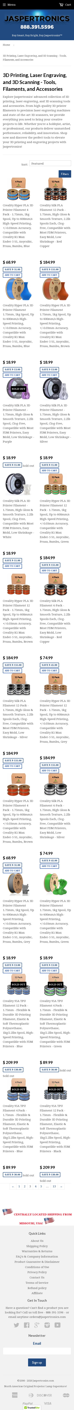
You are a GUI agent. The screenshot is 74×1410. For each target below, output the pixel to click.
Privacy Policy (37, 1272)
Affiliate (37, 1293)
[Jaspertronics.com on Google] (37, 1326)
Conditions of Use (37, 1267)
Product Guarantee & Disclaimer (37, 1262)
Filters (65, 174)
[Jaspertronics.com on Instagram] (47, 1326)
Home (6, 44)
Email (37, 1343)
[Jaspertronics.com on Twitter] (16, 1326)
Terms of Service (37, 1282)
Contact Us (37, 1277)
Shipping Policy (37, 1246)
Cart (68, 4)
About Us (37, 1241)
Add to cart (12, 275)
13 (54, 1186)
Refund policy (37, 1288)
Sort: (24, 164)
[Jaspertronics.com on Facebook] (27, 1326)
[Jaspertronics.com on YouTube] (58, 1326)
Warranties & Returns (37, 1251)
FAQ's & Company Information (37, 1256)
